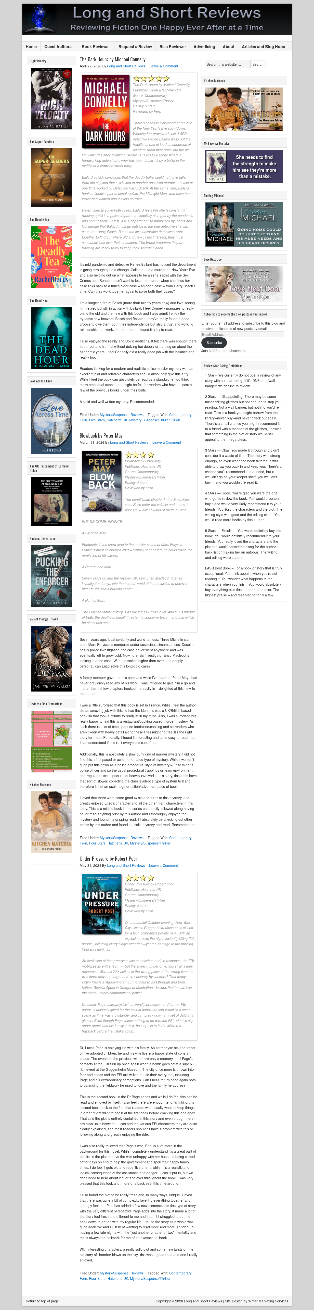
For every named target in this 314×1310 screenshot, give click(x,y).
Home (31, 46)
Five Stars (97, 419)
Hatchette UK (117, 419)
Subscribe (214, 342)
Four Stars (97, 843)
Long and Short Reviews (157, 19)
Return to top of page (42, 1300)
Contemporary (180, 414)
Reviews (137, 414)
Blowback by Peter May (101, 435)
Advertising (204, 46)
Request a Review (135, 46)
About (228, 46)
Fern (83, 419)
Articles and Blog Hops (261, 47)
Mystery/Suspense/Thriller (149, 419)
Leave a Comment (163, 65)
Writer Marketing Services (268, 1300)
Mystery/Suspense (114, 414)
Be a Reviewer (172, 46)
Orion (175, 419)
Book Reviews (93, 47)
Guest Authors (56, 47)
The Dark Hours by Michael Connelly (112, 59)
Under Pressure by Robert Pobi (108, 858)
